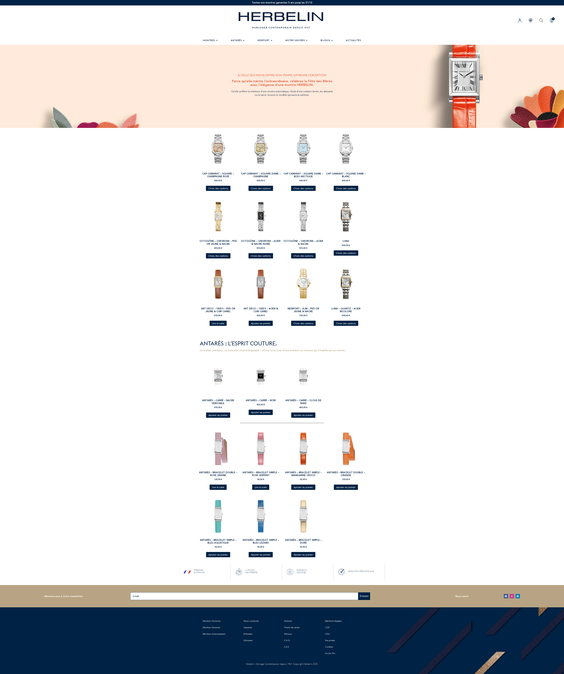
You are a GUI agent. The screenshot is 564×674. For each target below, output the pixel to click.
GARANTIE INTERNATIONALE (361, 571)
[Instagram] (512, 596)
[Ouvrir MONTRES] (217, 40)
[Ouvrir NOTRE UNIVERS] (307, 40)
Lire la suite (218, 323)
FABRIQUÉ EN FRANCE (199, 571)
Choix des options (218, 188)
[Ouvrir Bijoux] (332, 40)
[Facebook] (506, 596)
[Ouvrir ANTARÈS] (244, 40)
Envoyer (364, 596)
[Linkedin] (518, 596)
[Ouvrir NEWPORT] (271, 40)
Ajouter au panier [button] (260, 323)
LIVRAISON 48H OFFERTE (251, 571)
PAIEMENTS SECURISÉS (302, 571)
